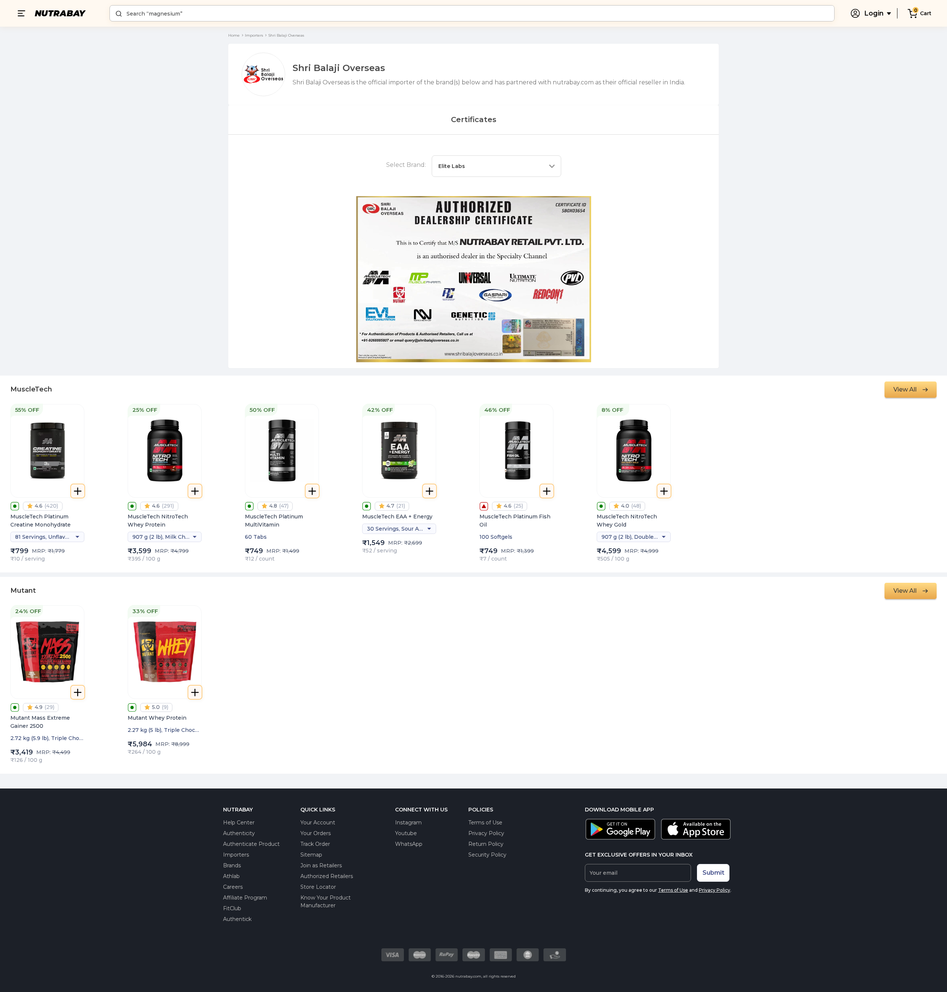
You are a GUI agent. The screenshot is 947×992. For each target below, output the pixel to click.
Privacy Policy (486, 833)
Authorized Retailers (326, 876)
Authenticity (239, 833)
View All (905, 389)
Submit (713, 872)
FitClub (232, 908)
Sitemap (311, 854)
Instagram (408, 822)
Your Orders (315, 833)
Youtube (406, 833)
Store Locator (318, 887)
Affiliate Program (245, 897)
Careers (233, 887)
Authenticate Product (251, 844)
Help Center (239, 822)
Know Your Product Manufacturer (325, 901)
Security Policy (487, 854)
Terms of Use (485, 822)
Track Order (315, 844)
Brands (232, 865)
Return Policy (485, 844)
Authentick (237, 919)
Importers (254, 35)
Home (234, 35)
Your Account (317, 822)
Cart (925, 13)
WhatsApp (408, 844)
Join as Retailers (321, 865)
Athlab (231, 876)
